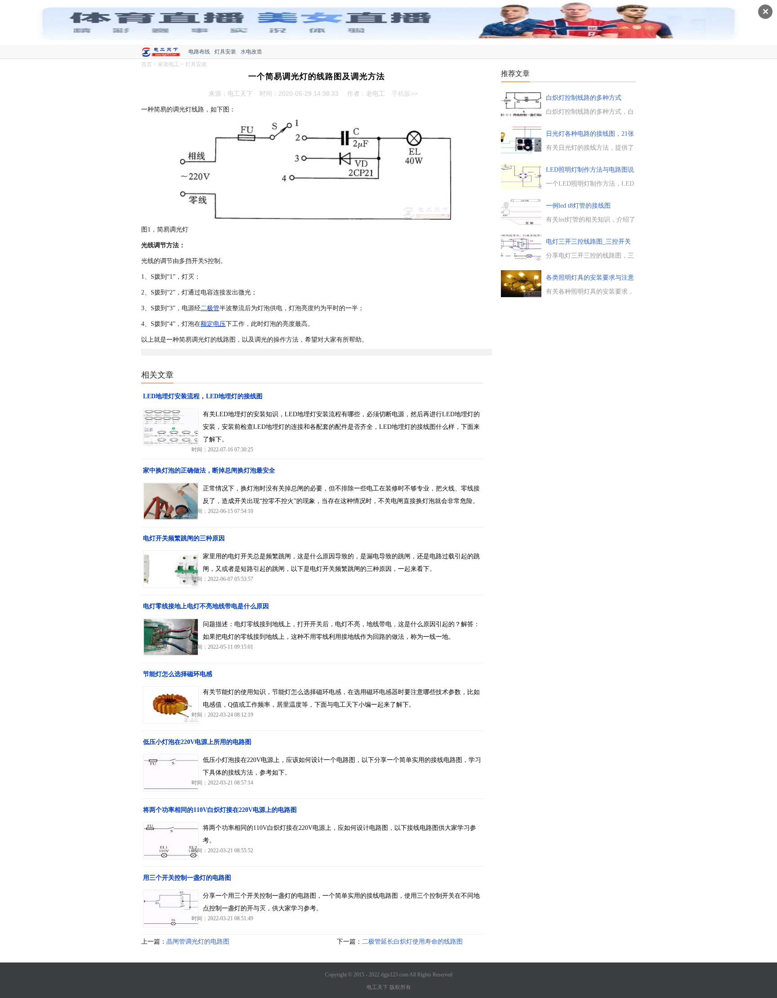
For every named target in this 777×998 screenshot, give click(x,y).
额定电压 (213, 324)
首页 (146, 64)
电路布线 (199, 52)
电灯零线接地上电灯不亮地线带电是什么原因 (206, 606)
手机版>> (405, 93)
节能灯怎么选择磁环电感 (177, 674)
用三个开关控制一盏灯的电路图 (187, 877)
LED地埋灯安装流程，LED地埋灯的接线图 (203, 396)
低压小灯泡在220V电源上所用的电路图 (197, 742)
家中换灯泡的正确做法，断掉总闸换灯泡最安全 (209, 470)
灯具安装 (225, 52)
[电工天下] (164, 53)
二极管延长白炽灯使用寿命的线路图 (412, 941)
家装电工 (168, 64)
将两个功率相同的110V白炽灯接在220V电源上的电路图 (220, 809)
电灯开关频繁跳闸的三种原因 (184, 538)
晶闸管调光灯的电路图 (197, 941)
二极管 (210, 308)
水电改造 (251, 52)
